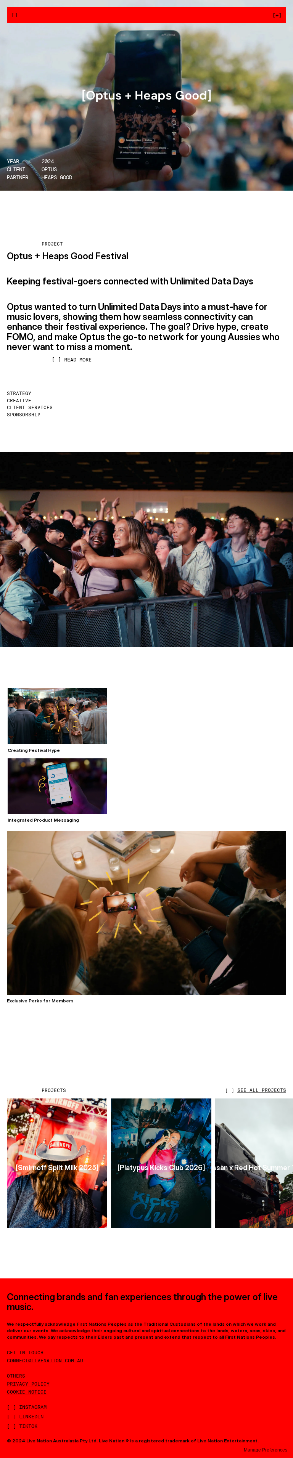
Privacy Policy (28, 1383)
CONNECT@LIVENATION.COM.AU (45, 1360)
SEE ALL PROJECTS (261, 1090)
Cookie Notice (27, 1391)
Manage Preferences (265, 1450)
